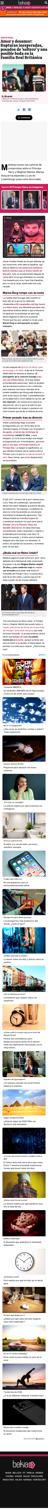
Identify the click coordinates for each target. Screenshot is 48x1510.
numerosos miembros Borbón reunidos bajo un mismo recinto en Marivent (22, 270)
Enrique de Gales (20, 636)
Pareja (30, 1472)
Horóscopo (39, 1479)
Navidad (27, 1479)
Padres (39, 1472)
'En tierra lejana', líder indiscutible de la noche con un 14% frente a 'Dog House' (26, 13)
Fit (24, 1472)
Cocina (10, 1476)
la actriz (19, 639)
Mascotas (8, 1479)
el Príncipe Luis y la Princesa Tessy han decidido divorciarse (23, 524)
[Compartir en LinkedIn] (29, 109)
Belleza (17, 1472)
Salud (26, 1476)
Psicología (37, 1476)
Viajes (18, 1479)
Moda (8, 1472)
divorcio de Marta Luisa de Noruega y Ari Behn (23, 369)
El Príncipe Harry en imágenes (26, 187)
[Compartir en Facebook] (24, 109)
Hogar (18, 1476)
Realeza (18, 7)
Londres (38, 567)
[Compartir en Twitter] (18, 110)
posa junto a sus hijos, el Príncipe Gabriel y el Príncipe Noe (23, 444)
